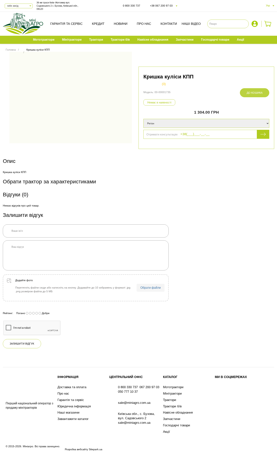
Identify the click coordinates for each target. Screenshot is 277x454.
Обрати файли (150, 287)
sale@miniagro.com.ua (134, 403)
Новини (120, 24)
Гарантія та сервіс (66, 24)
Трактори (169, 400)
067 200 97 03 (149, 387)
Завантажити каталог (73, 419)
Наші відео (191, 24)
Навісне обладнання (178, 412)
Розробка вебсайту (76, 449)
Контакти (169, 24)
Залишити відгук (22, 343)
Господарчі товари (176, 425)
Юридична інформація (74, 406)
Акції (166, 432)
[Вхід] (255, 24)
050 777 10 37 (128, 391)
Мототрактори (173, 387)
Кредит (98, 24)
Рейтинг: (8, 313)
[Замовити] (268, 24)
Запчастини (171, 419)
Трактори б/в (172, 406)
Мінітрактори (172, 393)
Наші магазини (68, 412)
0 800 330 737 (131, 5)
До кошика (254, 92)
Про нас (144, 24)
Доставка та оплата (71, 387)
